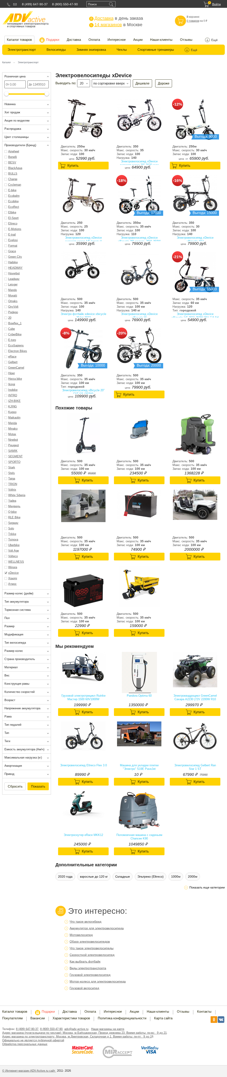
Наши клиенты (161, 39)
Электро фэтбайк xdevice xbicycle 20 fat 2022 (83, 315)
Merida (12, 423)
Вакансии (37, 1018)
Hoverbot (14, 273)
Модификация (13, 634)
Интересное (117, 39)
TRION (12, 484)
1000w (175, 876)
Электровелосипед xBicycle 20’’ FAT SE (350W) (83, 392)
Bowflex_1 (15, 323)
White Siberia (16, 495)
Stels (11, 473)
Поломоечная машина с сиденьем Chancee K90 (139, 836)
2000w (192, 876)
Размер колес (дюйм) (18, 593)
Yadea (12, 500)
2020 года (65, 876)
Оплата (94, 39)
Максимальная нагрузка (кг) (23, 757)
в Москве (116, 24)
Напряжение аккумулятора (22, 708)
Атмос (12, 584)
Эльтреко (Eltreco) (150, 876)
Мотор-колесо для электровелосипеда (98, 981)
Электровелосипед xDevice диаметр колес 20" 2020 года (139, 163)
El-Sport (13, 218)
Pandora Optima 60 (139, 695)
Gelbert (13, 362)
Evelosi (13, 240)
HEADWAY (15, 267)
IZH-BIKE (14, 401)
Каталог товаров (19, 39)
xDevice (13, 572)
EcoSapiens (16, 345)
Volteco (13, 556)
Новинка (10, 104)
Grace (12, 251)
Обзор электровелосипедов (90, 941)
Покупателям (12, 1018)
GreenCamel (16, 367)
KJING (12, 406)
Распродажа (12, 128)
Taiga (11, 478)
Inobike (13, 389)
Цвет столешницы (16, 137)
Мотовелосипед (81, 935)
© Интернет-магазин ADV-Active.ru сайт (29, 1070)
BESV (12, 162)
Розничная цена (14, 76)
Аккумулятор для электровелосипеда (97, 928)
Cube (11, 328)
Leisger (13, 284)
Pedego (13, 312)
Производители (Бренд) (20, 145)
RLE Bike (14, 517)
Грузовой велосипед (84, 988)
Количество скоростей (19, 692)
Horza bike (15, 378)
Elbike (12, 212)
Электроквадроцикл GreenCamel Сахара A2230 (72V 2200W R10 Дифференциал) (195, 697)
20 (9, 317)
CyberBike (15, 334)
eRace (12, 356)
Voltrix (12, 489)
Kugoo (12, 412)
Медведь (14, 506)
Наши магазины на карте (107, 1029)
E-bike (12, 190)
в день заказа (116, 18)
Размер (9, 626)
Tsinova (13, 539)
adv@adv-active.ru (76, 1029)
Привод (9, 774)
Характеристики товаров (71, 1018)
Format (12, 245)
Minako (13, 428)
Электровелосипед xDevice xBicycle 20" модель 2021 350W (139, 239)
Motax (12, 434)
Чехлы (122, 49)
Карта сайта (163, 1018)
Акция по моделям (16, 120)
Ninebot (13, 439)
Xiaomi (12, 578)
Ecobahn (14, 195)
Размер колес (13, 650)
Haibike (13, 262)
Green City (15, 256)
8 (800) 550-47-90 (65, 4)
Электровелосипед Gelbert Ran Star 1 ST (195, 767)
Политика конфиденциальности (122, 1018)
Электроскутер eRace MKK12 (83, 835)
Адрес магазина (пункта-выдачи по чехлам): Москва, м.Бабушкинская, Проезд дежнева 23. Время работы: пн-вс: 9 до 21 (84, 1032)
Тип (6, 733)
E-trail (12, 234)
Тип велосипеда (15, 642)
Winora (12, 567)
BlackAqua (15, 168)
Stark (11, 467)
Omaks (13, 301)
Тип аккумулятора (16, 601)
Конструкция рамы (16, 683)
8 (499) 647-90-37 (35, 4)
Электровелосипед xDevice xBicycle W (139, 315)
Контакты (204, 1011)
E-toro (12, 340)
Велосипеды (56, 49)
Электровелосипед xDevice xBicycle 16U (195, 239)
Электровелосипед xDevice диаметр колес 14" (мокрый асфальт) (83, 239)
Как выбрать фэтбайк (85, 961)
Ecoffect (13, 206)
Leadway (14, 279)
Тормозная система (17, 609)
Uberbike (14, 545)
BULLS (12, 173)
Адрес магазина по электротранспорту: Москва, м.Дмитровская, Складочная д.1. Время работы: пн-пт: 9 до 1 (77, 1036)
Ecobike (13, 201)
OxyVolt (13, 306)
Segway (13, 523)
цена (71, 158)
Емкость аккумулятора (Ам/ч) (24, 749)
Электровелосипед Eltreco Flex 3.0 (83, 765)
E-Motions (14, 229)
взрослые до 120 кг (94, 876)
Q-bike (12, 511)
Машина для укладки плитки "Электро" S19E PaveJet (139, 767)
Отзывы (186, 39)
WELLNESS (16, 561)
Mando (12, 290)
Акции (138, 39)
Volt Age (13, 550)
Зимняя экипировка (91, 49)
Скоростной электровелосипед (92, 955)
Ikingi (11, 384)
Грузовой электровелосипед (90, 975)
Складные (122, 876)
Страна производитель (19, 659)
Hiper (11, 373)
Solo (11, 528)
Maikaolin (14, 417)
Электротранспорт (22, 49)
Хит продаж (12, 112)
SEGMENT (15, 456)
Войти (216, 4)
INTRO (12, 395)
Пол (7, 618)
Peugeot (13, 445)
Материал (11, 667)
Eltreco (12, 223)
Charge (12, 179)
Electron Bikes (17, 351)
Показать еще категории (207, 887)
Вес (7, 675)
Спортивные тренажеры (155, 49)
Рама (8, 716)
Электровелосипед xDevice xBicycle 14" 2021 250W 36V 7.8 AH (195, 315)
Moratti (12, 295)
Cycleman (14, 184)
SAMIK (13, 450)
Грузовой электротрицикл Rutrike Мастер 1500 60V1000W (83, 697)
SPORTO (14, 462)
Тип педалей (12, 724)
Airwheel (13, 151)
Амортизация (13, 765)
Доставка (74, 39)
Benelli (12, 157)
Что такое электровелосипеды (92, 948)
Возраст (9, 700)
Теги (7, 741)
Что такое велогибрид (85, 921)
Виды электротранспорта (88, 968)
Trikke (12, 534)
